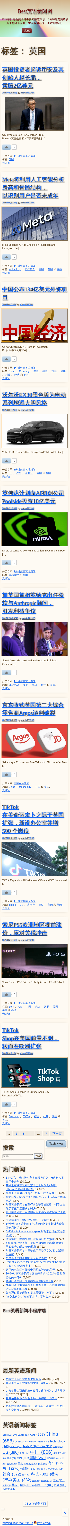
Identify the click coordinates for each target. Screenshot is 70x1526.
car (37, 1434)
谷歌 (30, 1485)
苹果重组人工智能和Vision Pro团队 (27, 1382)
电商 (45, 1116)
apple (7, 1435)
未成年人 (30, 269)
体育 (57, 1453)
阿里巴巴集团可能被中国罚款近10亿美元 (30, 1269)
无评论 (6, 163)
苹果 (19, 1485)
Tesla (30, 1446)
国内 (22, 1458)
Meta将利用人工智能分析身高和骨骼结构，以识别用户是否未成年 (33, 187)
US (10, 473)
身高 (59, 269)
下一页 (57, 1133)
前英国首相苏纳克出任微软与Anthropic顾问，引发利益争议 (33, 603)
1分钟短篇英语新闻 (25, 156)
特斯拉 (28, 1468)
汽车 (54, 371)
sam (45, 1442)
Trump (58, 1446)
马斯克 (9, 1489)
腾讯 (36, 1480)
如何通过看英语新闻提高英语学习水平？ (30, 1292)
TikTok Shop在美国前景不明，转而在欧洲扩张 (30, 1038)
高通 (13, 1010)
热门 (11, 1468)
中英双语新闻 (21, 783)
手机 (23, 1463)
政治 (33, 1463)
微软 (34, 685)
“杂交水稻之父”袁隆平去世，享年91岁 (28, 1296)
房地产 (31, 904)
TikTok (12, 904)
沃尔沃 (29, 473)
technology (15, 269)
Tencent (16, 1446)
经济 (17, 374)
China (12, 371)
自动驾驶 (14, 575)
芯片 (59, 1480)
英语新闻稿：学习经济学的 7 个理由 (27, 1220)
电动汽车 (55, 1468)
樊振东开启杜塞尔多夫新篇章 (23, 1379)
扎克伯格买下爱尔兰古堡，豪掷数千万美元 (31, 1398)
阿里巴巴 (44, 1485)
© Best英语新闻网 (35, 1503)
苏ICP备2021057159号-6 (18, 1523)
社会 (12, 1474)
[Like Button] (6, 147)
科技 (8, 374)
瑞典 (63, 371)
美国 (41, 269)
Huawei (35, 1442)
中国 (36, 371)
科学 (26, 1475)
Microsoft (14, 685)
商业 (25, 685)
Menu (26, 30)
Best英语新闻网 (35, 11)
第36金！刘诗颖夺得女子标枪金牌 (26, 1258)
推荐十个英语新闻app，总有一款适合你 (30, 1193)
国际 (38, 1458)
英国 (11, 159)
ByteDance (21, 1435)
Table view (56, 1143)
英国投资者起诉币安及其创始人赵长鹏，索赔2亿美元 (33, 77)
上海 (24, 1453)
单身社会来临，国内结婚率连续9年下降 (30, 1281)
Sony (11, 1006)
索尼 (46, 1006)
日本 (42, 1463)
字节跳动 (53, 1458)
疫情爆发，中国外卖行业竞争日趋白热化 (30, 1239)
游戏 (37, 1006)
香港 (60, 1485)
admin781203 (27, 92)
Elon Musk (21, 1442)
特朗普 (42, 1469)
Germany (24, 371)
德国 (45, 371)
